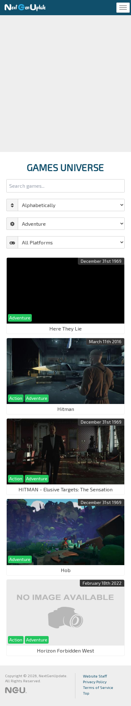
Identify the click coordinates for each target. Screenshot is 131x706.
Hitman (65, 409)
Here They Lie (65, 328)
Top (86, 693)
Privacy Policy (95, 681)
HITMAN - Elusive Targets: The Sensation (65, 489)
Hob (66, 570)
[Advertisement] (65, 83)
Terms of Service (98, 687)
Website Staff (95, 676)
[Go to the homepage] (25, 7)
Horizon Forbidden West (65, 650)
